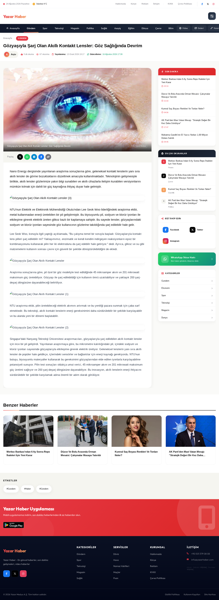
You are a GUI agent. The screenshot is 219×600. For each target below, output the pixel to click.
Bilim (170, 28)
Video (185, 28)
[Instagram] (213, 4)
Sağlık (104, 28)
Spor (45, 28)
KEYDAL (203, 567)
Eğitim (131, 28)
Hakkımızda (120, 4)
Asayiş (117, 28)
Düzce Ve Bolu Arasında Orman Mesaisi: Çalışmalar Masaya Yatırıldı (185, 95)
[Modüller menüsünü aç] (212, 16)
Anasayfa (15, 28)
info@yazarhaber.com (202, 559)
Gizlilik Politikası (172, 594)
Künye (134, 4)
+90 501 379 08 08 (200, 553)
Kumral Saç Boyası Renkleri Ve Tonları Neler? (182, 108)
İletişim (156, 4)
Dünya (145, 28)
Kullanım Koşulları (192, 594)
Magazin (75, 28)
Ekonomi (165, 288)
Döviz (116, 554)
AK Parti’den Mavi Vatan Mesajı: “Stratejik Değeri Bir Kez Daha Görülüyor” (186, 122)
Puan (115, 578)
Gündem (31, 28)
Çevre (158, 28)
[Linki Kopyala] (48, 157)
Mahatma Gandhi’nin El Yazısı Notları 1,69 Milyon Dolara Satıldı (184, 136)
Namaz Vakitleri (121, 566)
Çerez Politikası (185, 4)
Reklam (145, 4)
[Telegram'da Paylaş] (34, 157)
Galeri (201, 28)
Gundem (165, 281)
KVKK (170, 4)
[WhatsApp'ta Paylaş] (27, 157)
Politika (90, 28)
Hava (116, 560)
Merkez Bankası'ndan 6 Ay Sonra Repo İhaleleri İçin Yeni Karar (185, 81)
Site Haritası (210, 594)
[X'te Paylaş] (20, 157)
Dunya (164, 317)
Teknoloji (59, 28)
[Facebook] (202, 4)
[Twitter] (207, 4)
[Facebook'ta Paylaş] (41, 157)
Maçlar (116, 572)
